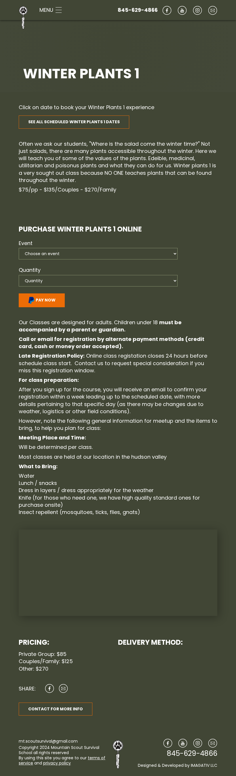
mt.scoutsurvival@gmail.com (48, 741)
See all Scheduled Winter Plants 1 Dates (74, 122)
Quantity (30, 270)
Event (26, 243)
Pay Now (45, 300)
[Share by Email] (63, 688)
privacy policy (57, 763)
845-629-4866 (138, 10)
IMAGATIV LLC (204, 765)
